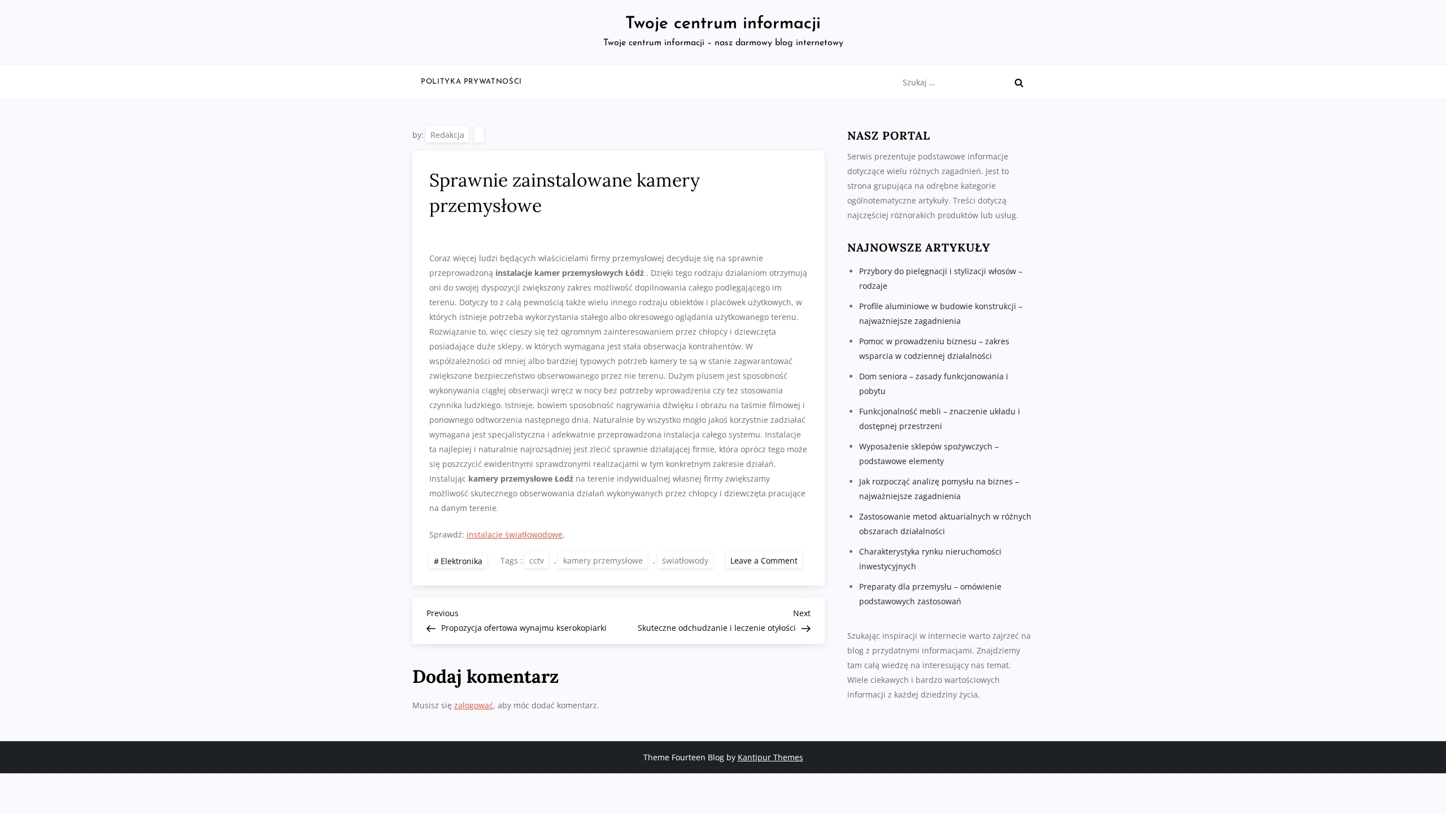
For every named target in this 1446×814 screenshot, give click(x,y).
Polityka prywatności (471, 81)
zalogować (473, 705)
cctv (536, 560)
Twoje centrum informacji (723, 24)
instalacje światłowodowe (515, 534)
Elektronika (461, 561)
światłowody (685, 560)
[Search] (1019, 82)
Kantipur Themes (770, 757)
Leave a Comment (766, 560)
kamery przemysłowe (603, 560)
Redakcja (447, 134)
